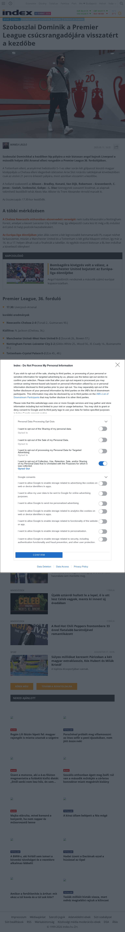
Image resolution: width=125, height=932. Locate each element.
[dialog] (62, 466)
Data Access (62, 566)
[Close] (119, 366)
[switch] (103, 429)
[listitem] (62, 421)
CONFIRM (39, 555)
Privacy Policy (81, 566)
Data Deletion (44, 566)
